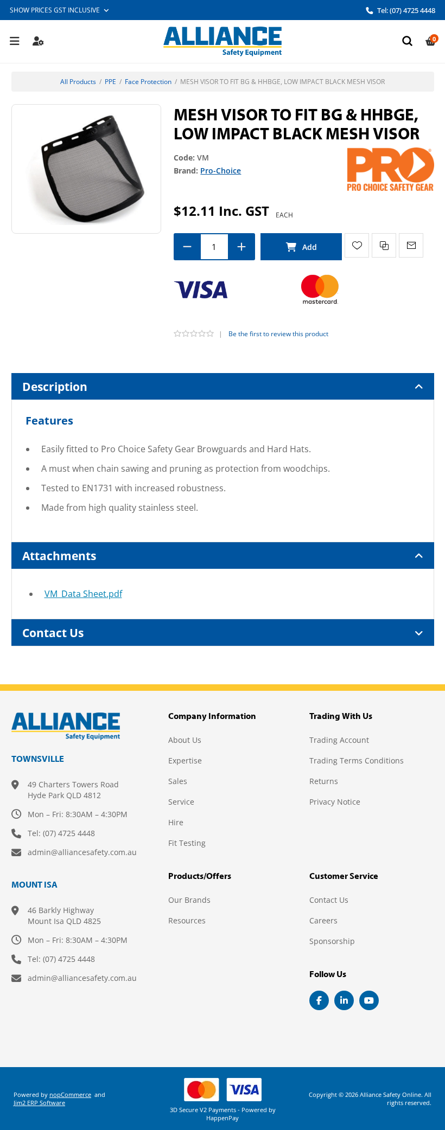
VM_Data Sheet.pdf (83, 594)
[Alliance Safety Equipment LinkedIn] (344, 1000)
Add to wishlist (357, 245)
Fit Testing (187, 843)
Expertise (185, 760)
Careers (323, 920)
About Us (184, 740)
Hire (175, 822)
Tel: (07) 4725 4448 (405, 10)
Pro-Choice (220, 170)
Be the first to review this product (278, 333)
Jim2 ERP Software (39, 1103)
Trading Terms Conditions (356, 760)
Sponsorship (332, 941)
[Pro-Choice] (390, 168)
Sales (177, 781)
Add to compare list (384, 245)
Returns (323, 781)
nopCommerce (70, 1094)
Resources (187, 920)
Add (301, 246)
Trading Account (339, 740)
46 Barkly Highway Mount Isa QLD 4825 (64, 915)
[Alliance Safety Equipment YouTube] (369, 1000)
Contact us (328, 900)
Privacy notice (334, 802)
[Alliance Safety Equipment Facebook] (319, 1000)
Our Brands (189, 900)
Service (181, 802)
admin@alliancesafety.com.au (82, 852)
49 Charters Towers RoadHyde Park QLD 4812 (73, 789)
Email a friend (411, 245)
